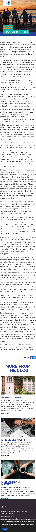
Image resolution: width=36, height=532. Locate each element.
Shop (18, 511)
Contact (11, 513)
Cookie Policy (27, 519)
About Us (4, 511)
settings (14, 526)
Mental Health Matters (11, 483)
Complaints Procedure (6, 519)
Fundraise (12, 511)
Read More (17, 410)
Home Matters (11, 397)
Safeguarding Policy (17, 519)
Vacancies (4, 513)
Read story (5, 413)
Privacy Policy (29, 518)
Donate (24, 511)
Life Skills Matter (14, 439)
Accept (4, 529)
